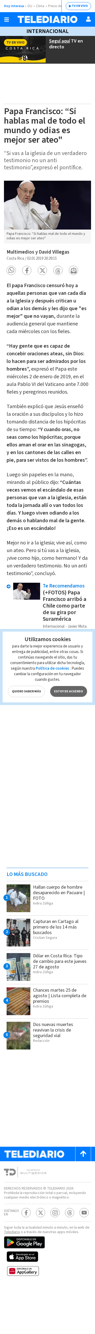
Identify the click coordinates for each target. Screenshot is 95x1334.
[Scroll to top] (83, 1154)
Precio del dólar (59, 6)
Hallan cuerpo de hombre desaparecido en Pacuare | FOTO (59, 893)
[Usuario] (88, 19)
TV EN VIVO (80, 6)
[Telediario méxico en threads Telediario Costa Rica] (69, 1212)
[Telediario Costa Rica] (47, 19)
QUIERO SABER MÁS (26, 691)
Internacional (47, 31)
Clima (40, 6)
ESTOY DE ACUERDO (68, 691)
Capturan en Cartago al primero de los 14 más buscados (55, 927)
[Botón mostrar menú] (6, 19)
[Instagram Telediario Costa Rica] (55, 1212)
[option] (47, 212)
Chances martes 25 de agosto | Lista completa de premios (59, 996)
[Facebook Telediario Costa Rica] (26, 1212)
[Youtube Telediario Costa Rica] (84, 1212)
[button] (11, 270)
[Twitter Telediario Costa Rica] (40, 1212)
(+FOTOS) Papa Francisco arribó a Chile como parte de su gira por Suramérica (64, 605)
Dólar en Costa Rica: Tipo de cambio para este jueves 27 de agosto (60, 961)
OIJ (29, 6)
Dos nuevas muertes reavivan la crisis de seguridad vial (53, 1030)
